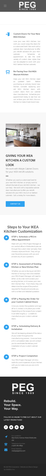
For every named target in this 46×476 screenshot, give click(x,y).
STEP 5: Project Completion (25, 356)
